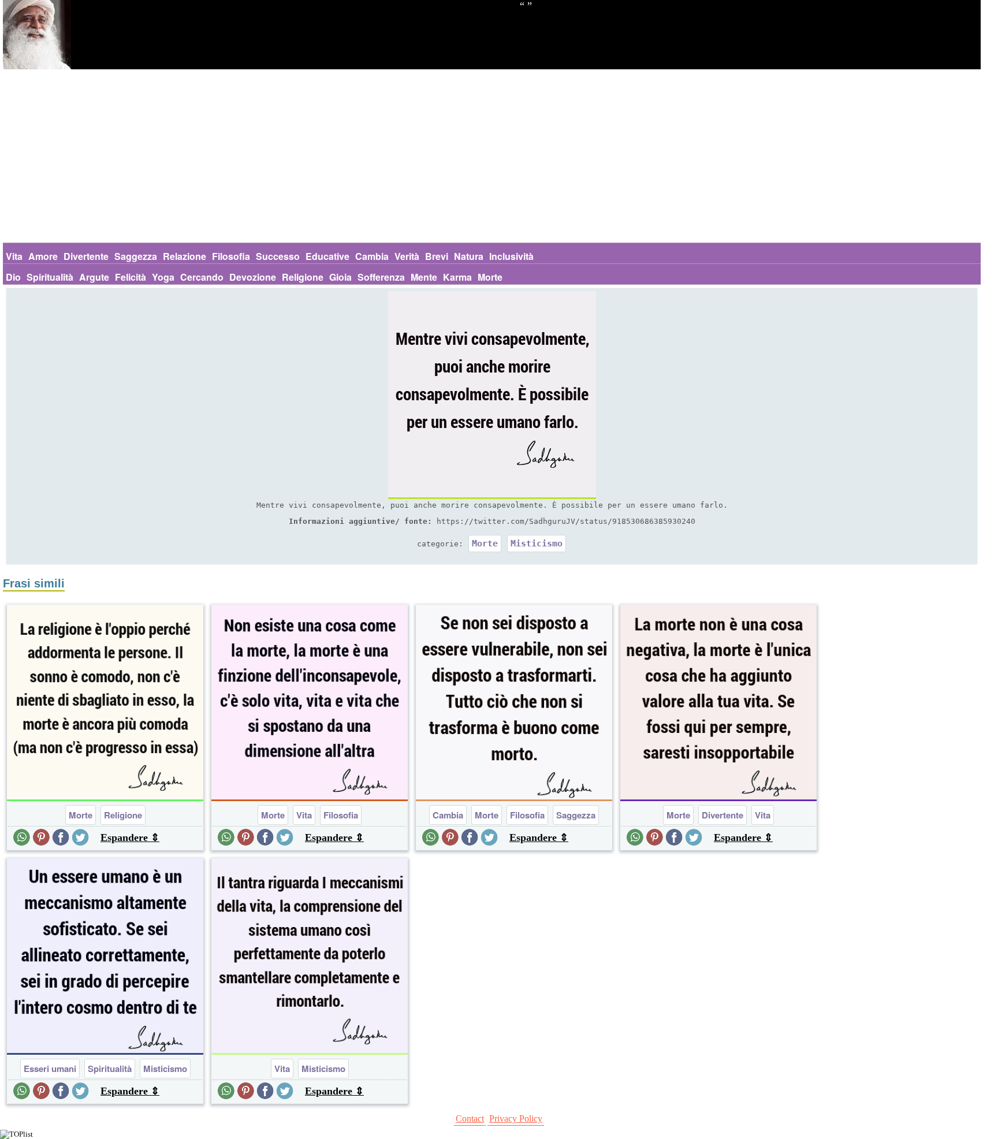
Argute (94, 277)
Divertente (86, 256)
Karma (457, 277)
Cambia (372, 256)
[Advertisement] (492, 156)
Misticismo (537, 543)
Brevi (436, 256)
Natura (468, 256)
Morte (490, 277)
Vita (14, 256)
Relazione (184, 256)
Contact (470, 1118)
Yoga (163, 277)
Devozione (252, 277)
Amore (43, 256)
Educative (327, 256)
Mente (424, 277)
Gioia (340, 277)
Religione (302, 277)
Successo (278, 256)
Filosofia (231, 256)
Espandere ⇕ (129, 837)
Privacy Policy (515, 1118)
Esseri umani (50, 1068)
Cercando (202, 277)
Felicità (130, 277)
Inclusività (511, 256)
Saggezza (135, 256)
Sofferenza (381, 277)
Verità (406, 256)
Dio (13, 277)
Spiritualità (50, 277)
